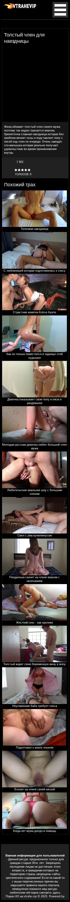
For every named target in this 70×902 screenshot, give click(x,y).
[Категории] (60, 16)
